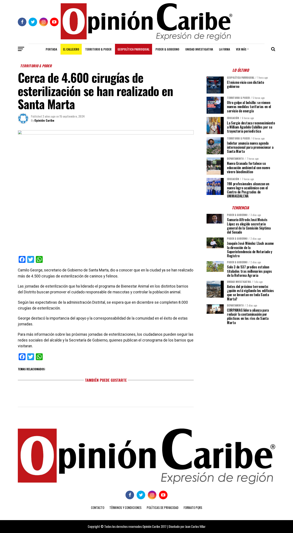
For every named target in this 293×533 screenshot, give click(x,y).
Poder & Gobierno (167, 49)
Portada (51, 49)
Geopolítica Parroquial (134, 49)
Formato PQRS (193, 507)
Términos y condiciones (125, 507)
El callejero (71, 49)
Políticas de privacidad (162, 507)
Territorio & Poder (98, 49)
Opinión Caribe (44, 120)
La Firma (224, 49)
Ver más (241, 49)
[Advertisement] (241, 358)
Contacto (97, 507)
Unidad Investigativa (199, 49)
